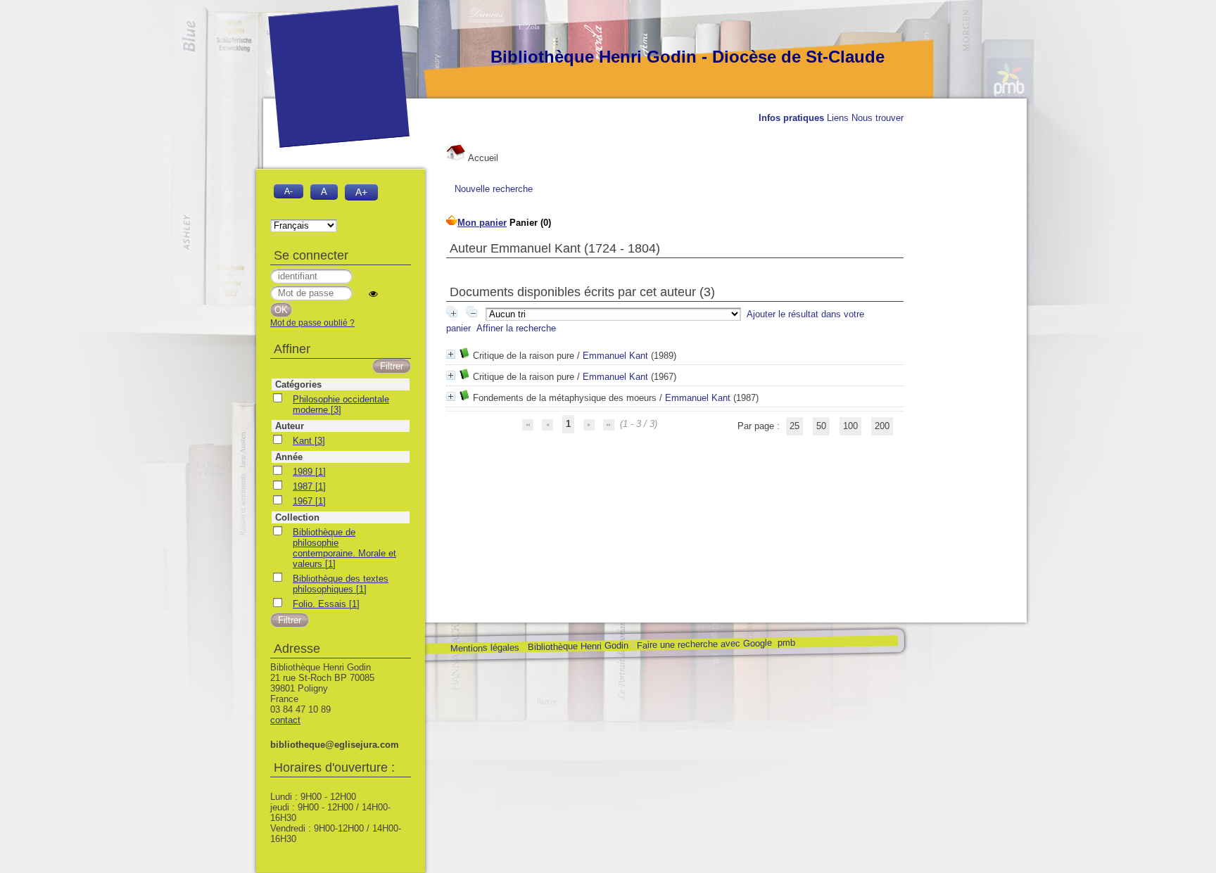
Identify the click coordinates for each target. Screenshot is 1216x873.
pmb (785, 642)
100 (850, 426)
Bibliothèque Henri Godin (577, 646)
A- (288, 191)
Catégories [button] (298, 384)
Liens (838, 118)
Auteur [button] (289, 426)
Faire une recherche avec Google (703, 643)
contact (285, 720)
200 (882, 426)
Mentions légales (484, 648)
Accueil (482, 158)
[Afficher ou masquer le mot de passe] (373, 293)
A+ (361, 192)
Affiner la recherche (516, 328)
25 (794, 426)
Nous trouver (877, 118)
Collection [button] (297, 517)
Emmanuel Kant (615, 355)
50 (821, 426)
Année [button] (289, 457)
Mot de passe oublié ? (312, 323)
